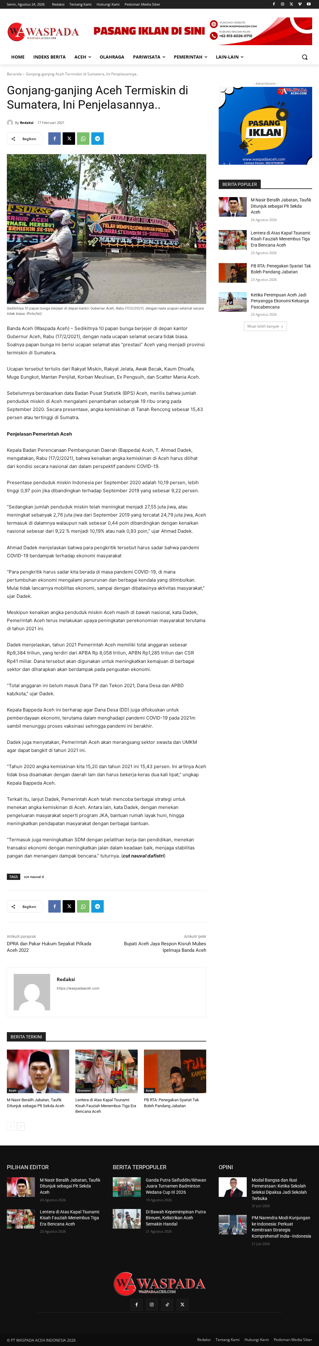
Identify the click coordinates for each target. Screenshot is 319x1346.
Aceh (12, 1090)
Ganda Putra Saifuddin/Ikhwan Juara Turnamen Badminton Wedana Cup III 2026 (176, 1186)
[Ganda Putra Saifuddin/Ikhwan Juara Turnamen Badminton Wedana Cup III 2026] (127, 1187)
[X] (291, 4)
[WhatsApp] (83, 138)
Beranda (14, 74)
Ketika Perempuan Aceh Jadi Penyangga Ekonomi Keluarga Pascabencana (280, 300)
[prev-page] (11, 1126)
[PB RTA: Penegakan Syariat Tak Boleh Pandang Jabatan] (175, 1071)
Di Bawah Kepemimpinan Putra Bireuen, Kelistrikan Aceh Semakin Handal (176, 1217)
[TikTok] (167, 1305)
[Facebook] (274, 4)
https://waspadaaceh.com (78, 988)
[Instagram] (282, 4)
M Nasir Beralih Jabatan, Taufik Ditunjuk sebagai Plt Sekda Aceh (281, 206)
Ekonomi (84, 1090)
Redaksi (26, 122)
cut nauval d (34, 876)
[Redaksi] (11, 123)
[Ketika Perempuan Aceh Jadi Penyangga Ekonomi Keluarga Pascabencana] (233, 302)
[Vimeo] (299, 4)
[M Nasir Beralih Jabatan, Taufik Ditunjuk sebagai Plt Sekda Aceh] (38, 1071)
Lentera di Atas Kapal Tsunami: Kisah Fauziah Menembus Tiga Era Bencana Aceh (105, 1105)
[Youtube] (308, 4)
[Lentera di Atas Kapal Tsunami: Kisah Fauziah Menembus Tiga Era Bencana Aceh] (106, 1071)
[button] (304, 57)
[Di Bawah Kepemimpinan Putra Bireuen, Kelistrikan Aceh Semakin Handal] (127, 1219)
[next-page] (21, 1126)
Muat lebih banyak (263, 326)
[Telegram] (97, 138)
